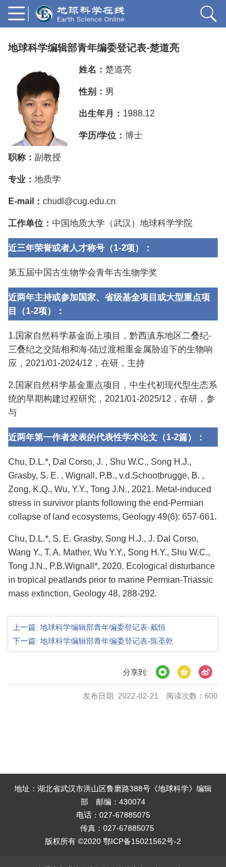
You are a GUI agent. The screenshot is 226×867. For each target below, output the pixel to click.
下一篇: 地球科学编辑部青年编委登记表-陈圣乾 (93, 641)
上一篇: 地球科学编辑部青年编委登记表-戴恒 (89, 627)
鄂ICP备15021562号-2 (142, 841)
